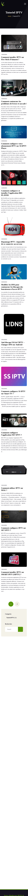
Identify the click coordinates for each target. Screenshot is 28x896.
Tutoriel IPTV (10, 617)
